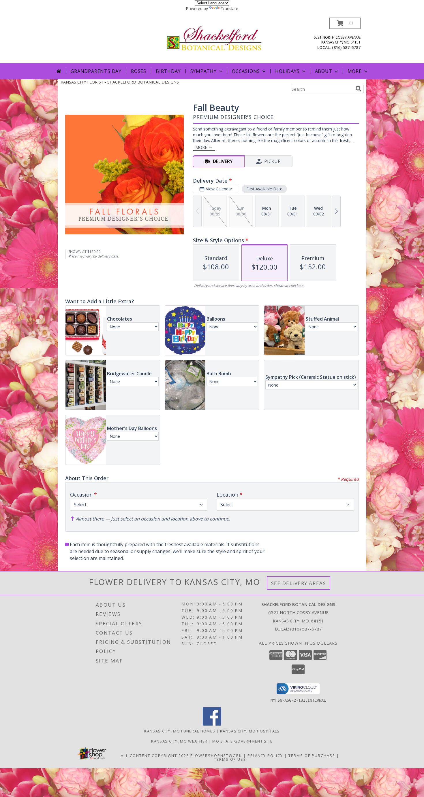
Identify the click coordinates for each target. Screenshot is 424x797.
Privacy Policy (265, 755)
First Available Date (264, 189)
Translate (229, 8)
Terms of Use (230, 759)
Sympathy (203, 71)
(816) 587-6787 (346, 47)
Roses (138, 71)
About (323, 71)
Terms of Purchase (311, 755)
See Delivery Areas (298, 583)
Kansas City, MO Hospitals (250, 731)
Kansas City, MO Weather (179, 741)
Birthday (168, 71)
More (355, 71)
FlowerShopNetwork (216, 755)
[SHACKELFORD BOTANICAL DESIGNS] (214, 38)
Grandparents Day (96, 71)
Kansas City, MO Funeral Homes (179, 731)
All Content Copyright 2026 (155, 755)
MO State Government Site (242, 741)
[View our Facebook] (212, 724)
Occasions (246, 71)
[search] (358, 89)
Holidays (287, 71)
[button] (345, 23)
